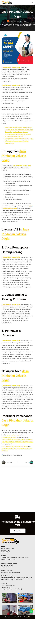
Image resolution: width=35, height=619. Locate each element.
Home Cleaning (5, 23)
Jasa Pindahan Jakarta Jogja (11, 67)
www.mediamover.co (13, 435)
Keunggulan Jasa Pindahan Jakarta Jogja (18, 127)
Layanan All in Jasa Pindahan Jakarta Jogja (19, 130)
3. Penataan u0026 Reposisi (14, 136)
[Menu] (32, 2)
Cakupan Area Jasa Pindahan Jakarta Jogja (19, 138)
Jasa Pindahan (13, 24)
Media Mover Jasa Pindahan (23, 25)
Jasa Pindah (26, 23)
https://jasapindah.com (9, 437)
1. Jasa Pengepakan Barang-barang (16, 132)
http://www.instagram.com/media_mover (15, 446)
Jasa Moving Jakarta (16, 23)
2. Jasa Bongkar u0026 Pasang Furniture (18, 134)
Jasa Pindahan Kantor (24, 24)
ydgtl (28, 616)
